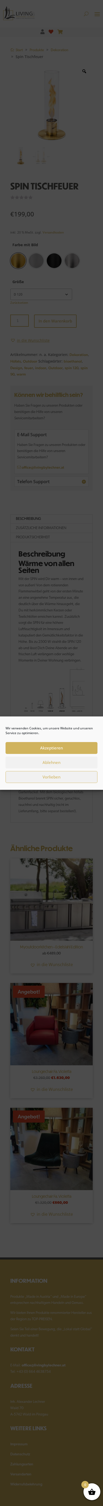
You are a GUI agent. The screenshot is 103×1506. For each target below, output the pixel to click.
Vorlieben (51, 777)
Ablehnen (51, 762)
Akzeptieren (51, 747)
